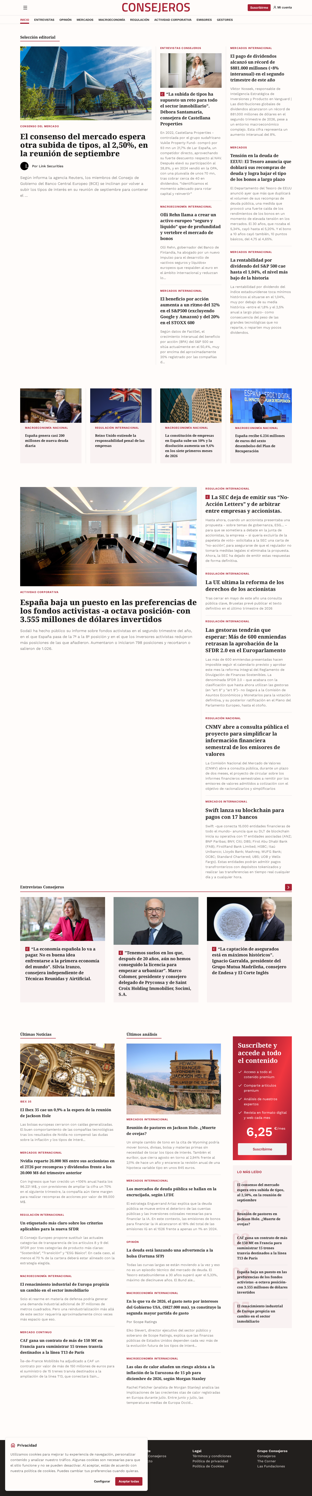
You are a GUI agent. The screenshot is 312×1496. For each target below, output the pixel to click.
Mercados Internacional (181, 290)
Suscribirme (259, 7)
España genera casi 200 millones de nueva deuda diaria (46, 440)
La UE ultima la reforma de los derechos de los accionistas (244, 585)
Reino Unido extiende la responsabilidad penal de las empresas (120, 440)
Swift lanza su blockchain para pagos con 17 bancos (244, 813)
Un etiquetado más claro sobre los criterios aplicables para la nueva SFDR (61, 1225)
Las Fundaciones (271, 1466)
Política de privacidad (210, 1461)
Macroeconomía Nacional (46, 427)
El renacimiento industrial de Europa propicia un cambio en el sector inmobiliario (64, 1287)
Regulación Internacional (117, 427)
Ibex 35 (25, 1101)
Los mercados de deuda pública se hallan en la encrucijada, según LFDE (171, 1191)
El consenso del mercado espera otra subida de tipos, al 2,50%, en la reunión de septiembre (84, 145)
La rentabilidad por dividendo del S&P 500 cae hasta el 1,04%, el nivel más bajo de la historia (259, 269)
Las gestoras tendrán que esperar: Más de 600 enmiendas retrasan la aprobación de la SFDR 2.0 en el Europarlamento (245, 640)
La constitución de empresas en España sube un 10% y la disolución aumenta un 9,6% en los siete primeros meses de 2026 (189, 445)
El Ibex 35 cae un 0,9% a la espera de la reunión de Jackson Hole (65, 1112)
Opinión (132, 1241)
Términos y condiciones (212, 1456)
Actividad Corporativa (39, 592)
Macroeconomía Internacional (186, 206)
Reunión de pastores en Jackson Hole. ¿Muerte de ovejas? (171, 1130)
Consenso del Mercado (39, 126)
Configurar (102, 1481)
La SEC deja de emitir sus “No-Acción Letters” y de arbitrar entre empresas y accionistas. (247, 504)
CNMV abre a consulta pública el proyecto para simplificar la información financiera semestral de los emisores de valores (247, 740)
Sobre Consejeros (151, 1456)
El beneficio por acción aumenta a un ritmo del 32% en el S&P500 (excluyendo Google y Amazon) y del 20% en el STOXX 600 (190, 310)
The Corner (266, 1461)
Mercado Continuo (36, 1332)
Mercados (238, 147)
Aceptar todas (129, 1481)
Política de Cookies (208, 1466)
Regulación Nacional (223, 718)
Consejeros (266, 1456)
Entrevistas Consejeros (180, 48)
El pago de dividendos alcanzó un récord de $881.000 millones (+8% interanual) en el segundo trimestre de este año (257, 68)
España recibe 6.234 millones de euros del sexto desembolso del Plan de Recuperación (260, 443)
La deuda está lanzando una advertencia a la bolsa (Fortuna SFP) (169, 1253)
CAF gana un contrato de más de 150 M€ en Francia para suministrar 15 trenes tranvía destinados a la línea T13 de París (61, 1346)
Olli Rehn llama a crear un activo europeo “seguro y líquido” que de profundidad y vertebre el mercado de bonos (190, 226)
